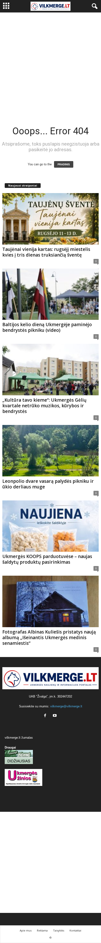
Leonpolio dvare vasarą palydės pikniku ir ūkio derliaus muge (48, 484)
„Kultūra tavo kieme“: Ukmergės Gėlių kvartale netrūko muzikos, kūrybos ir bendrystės (44, 405)
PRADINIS (64, 164)
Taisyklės (58, 930)
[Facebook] (46, 716)
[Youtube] (55, 716)
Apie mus (25, 930)
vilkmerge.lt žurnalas (19, 737)
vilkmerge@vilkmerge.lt (66, 706)
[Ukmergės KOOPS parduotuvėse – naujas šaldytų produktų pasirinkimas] (50, 526)
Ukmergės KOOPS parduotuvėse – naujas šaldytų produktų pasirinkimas (47, 559)
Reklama (42, 930)
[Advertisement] (50, 65)
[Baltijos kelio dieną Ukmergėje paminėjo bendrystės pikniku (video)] (50, 294)
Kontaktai (75, 930)
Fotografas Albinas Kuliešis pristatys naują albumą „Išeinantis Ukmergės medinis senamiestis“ (49, 637)
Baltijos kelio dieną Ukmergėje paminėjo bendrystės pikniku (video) (47, 327)
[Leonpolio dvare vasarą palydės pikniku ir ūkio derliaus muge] (50, 450)
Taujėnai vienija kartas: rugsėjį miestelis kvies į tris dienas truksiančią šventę (46, 252)
